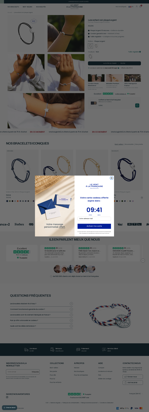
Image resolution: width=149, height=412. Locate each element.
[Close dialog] (111, 178)
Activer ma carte (94, 226)
